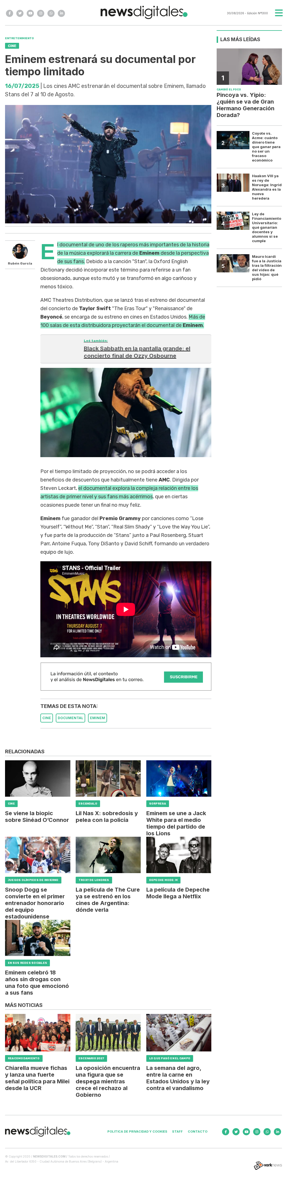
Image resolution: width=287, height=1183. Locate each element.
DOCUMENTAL (70, 718)
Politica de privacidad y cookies (137, 1131)
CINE (46, 718)
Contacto (197, 1131)
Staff (177, 1131)
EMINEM (97, 718)
